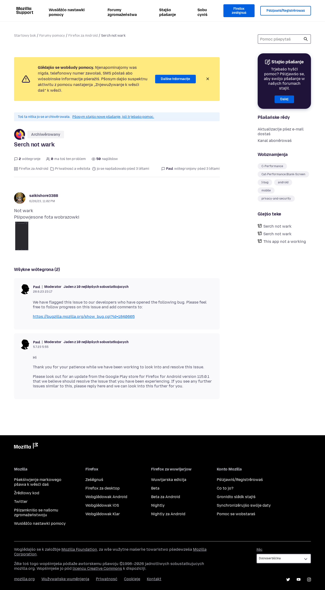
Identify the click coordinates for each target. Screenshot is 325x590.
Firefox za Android (83, 36)
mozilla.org (24, 579)
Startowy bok (25, 36)
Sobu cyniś (202, 12)
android (283, 182)
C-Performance (272, 166)
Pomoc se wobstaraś (236, 514)
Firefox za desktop (102, 488)
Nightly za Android (168, 514)
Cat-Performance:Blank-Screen (283, 174)
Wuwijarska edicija (168, 479)
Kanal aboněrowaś (275, 140)
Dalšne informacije (175, 79)
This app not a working (284, 241)
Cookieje (132, 579)
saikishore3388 (43, 195)
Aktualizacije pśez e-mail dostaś (281, 131)
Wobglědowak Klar (102, 514)
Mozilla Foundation (79, 549)
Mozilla (26, 446)
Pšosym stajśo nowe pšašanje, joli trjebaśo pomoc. (113, 117)
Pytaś (306, 39)
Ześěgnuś (94, 479)
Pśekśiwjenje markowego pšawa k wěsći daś (37, 482)
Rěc (259, 550)
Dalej (284, 99)
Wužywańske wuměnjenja (65, 579)
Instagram (309, 579)
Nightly (158, 505)
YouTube (298, 579)
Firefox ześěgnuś (239, 11)
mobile (266, 190)
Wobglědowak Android (106, 497)
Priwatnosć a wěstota (72, 169)
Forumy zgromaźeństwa (122, 12)
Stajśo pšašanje (167, 12)
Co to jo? (225, 488)
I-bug (264, 182)
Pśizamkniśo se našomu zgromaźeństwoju (36, 512)
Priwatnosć (106, 579)
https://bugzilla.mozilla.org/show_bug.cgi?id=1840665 (84, 316)
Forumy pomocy (52, 36)
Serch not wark (277, 226)
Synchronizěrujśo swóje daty (244, 505)
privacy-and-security (276, 198)
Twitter (21, 501)
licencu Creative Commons (97, 568)
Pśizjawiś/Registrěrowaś (285, 11)
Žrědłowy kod (26, 493)
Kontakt (154, 579)
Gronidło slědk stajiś (236, 497)
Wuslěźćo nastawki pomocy (67, 12)
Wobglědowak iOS (102, 505)
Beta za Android (165, 497)
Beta (155, 488)
